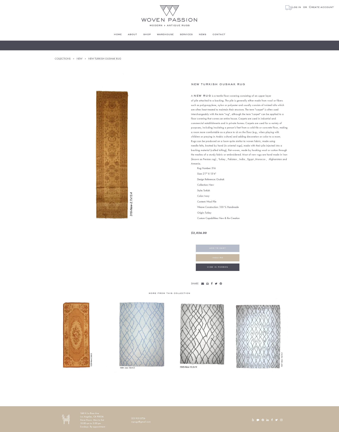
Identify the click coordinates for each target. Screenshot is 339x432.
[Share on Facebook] (212, 284)
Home (118, 34)
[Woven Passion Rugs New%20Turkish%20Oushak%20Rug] (203, 284)
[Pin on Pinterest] (222, 284)
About (132, 34)
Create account (321, 7)
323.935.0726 (138, 418)
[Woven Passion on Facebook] (272, 420)
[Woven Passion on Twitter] (276, 420)
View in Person (217, 267)
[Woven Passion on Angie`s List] (258, 420)
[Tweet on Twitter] (217, 284)
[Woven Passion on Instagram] (281, 420)
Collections (63, 58)
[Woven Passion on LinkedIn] (267, 420)
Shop (147, 34)
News (202, 34)
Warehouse (165, 34)
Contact (218, 34)
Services (186, 34)
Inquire (217, 258)
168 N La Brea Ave (89, 413)
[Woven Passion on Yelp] (253, 420)
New (79, 58)
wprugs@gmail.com (141, 421)
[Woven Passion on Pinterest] (263, 420)
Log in (296, 7)
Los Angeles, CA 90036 (92, 416)
